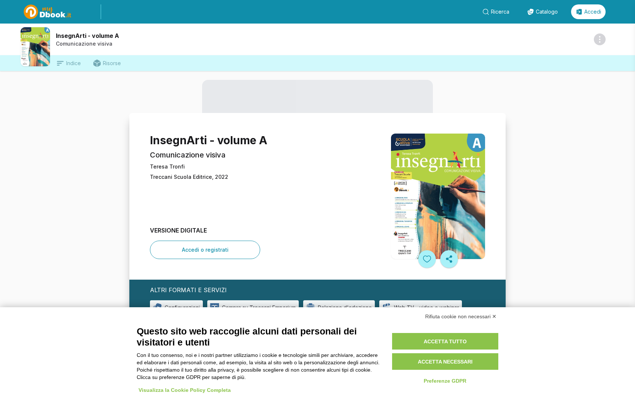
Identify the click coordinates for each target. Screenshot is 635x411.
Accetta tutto (445, 341)
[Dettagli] (600, 39)
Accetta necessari (445, 362)
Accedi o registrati (205, 250)
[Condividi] (449, 259)
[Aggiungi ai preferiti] (427, 259)
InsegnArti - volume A (87, 35)
